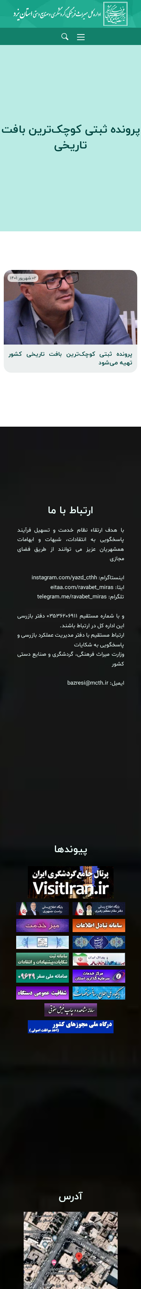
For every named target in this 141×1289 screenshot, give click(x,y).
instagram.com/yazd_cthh (64, 578)
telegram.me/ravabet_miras (72, 597)
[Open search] (64, 36)
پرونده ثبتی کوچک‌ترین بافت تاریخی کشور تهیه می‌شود (70, 358)
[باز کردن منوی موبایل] (81, 37)
